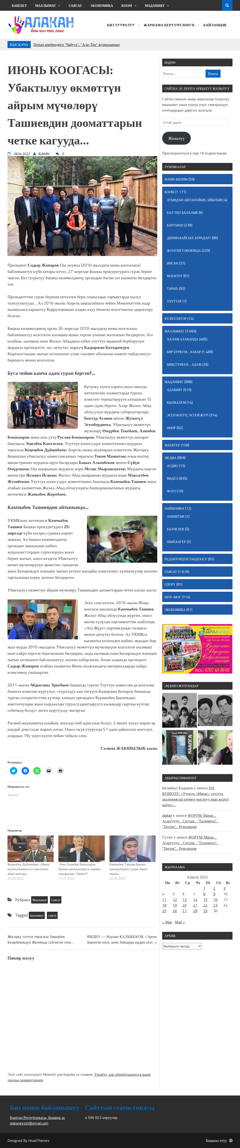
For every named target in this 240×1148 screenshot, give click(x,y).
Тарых (172, 288)
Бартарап (175, 225)
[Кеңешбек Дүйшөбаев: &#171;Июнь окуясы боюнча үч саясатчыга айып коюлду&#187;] (31, 849)
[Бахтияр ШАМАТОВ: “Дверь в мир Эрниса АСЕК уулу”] (179, 748)
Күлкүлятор (176, 318)
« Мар (167, 922)
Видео (172, 478)
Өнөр (171, 427)
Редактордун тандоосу (186, 559)
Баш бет (19, 5)
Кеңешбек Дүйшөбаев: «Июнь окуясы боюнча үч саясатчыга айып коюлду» (28, 869)
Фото (171, 491)
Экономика (101, 5)
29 (205, 911)
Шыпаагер (176, 541)
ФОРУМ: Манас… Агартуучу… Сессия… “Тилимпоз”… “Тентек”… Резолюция (190, 821)
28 (195, 911)
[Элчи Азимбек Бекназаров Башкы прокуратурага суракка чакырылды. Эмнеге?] (81, 849)
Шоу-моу (173, 597)
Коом (126, 5)
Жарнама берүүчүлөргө (169, 25)
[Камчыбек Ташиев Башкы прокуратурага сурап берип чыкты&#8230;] (132, 849)
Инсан (172, 263)
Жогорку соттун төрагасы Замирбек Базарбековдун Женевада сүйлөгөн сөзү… (41, 939)
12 (175, 899)
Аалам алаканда (182, 339)
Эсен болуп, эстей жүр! (187, 415)
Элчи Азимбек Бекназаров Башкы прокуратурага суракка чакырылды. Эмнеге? (79, 869)
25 (164, 911)
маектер (174, 275)
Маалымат (45, 5)
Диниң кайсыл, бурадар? (189, 237)
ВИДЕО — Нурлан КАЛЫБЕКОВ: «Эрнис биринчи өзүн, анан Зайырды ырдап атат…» (122, 939)
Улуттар (174, 301)
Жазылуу (176, 138)
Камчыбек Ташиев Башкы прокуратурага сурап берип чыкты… (128, 869)
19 (175, 905)
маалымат (37, 915)
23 (215, 905)
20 (184, 905)
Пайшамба (174, 508)
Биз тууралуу (121, 25)
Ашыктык (175, 516)
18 (164, 905)
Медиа (170, 457)
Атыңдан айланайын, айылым (194, 199)
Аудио (172, 465)
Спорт (170, 584)
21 (195, 905)
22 (205, 905)
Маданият (155, 5)
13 (184, 899)
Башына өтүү (216, 1140)
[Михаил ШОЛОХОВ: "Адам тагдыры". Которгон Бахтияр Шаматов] (215, 748)
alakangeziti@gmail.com (29, 1123)
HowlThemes (38, 1140)
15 (205, 899)
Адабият (174, 389)
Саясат (75, 5)
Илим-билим (176, 179)
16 (215, 899)
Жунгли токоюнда (184, 250)
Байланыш (214, 25)
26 (175, 911)
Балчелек (175, 529)
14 (195, 899)
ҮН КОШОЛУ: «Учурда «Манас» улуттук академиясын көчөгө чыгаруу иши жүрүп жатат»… (195, 796)
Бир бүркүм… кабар (184, 351)
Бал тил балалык (182, 212)
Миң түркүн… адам (184, 364)
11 (164, 899)
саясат (52, 915)
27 (184, 911)
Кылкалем (176, 402)
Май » (180, 922)
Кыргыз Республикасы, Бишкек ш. (37, 1117)
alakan (167, 815)
